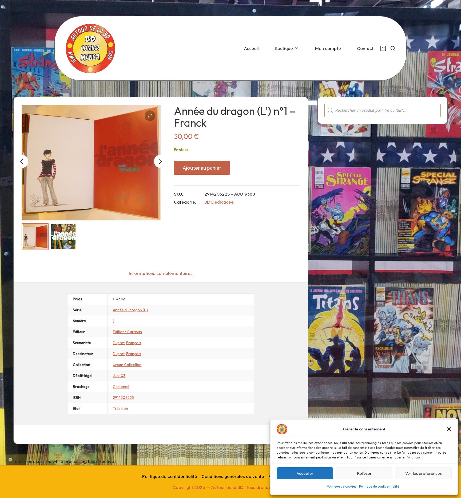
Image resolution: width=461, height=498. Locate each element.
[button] (449, 429)
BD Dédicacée (219, 202)
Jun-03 (119, 375)
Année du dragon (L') (130, 310)
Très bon (120, 408)
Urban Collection (127, 364)
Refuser (364, 473)
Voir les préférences (423, 473)
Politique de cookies (341, 486)
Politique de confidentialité (379, 486)
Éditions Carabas (127, 331)
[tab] (161, 273)
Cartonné (121, 386)
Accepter (305, 473)
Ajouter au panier (202, 168)
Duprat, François (127, 342)
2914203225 (123, 397)
